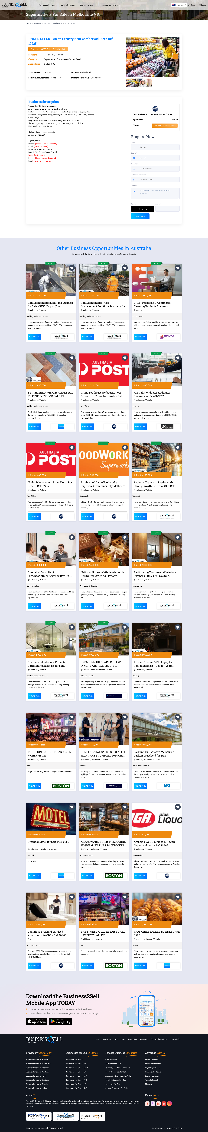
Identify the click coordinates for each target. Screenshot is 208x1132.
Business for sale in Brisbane (37, 1067)
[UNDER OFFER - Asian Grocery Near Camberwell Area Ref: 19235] (153, 57)
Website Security (152, 1080)
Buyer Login (107, 1039)
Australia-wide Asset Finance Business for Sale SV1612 (152, 394)
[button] (179, 5)
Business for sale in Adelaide (37, 1071)
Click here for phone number (164, 125)
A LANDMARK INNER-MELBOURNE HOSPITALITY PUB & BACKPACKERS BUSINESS (103, 844)
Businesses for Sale (47, 4)
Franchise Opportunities (110, 4)
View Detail (34, 336)
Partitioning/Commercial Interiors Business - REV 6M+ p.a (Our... (155, 574)
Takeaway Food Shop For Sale (117, 1067)
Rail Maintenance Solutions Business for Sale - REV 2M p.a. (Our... (51, 304)
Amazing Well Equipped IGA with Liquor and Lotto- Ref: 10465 (154, 843)
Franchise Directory (153, 1063)
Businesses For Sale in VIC (76, 1063)
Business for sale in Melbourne (38, 1063)
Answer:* (158, 204)
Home (97, 1039)
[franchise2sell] (92, 1116)
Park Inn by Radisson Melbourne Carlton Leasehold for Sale (154, 753)
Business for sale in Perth (36, 1076)
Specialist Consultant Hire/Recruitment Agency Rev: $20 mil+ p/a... (49, 574)
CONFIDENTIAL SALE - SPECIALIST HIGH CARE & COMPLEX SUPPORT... (103, 753)
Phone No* (134, 164)
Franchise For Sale (112, 1084)
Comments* (134, 185)
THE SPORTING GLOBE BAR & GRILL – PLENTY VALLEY (103, 933)
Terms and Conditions (159, 1039)
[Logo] (14, 4)
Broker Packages (152, 1076)
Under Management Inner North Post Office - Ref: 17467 (50, 484)
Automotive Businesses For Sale (118, 1076)
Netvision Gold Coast (174, 1128)
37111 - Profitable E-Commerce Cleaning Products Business (152, 304)
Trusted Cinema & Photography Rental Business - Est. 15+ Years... (154, 663)
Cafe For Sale (111, 1059)
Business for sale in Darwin (37, 1084)
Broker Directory (151, 1059)
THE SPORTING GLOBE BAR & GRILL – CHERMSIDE (50, 753)
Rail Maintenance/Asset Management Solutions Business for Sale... (103, 305)
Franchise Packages (153, 1071)
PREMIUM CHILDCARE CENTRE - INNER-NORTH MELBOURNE (102, 663)
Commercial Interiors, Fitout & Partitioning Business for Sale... (47, 663)
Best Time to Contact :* (138, 175)
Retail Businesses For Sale (115, 1080)
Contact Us (144, 1039)
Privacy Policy (176, 1039)
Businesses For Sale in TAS (76, 1088)
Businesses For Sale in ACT (77, 1080)
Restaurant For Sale (113, 1063)
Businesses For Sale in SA (76, 1071)
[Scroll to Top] (203, 1128)
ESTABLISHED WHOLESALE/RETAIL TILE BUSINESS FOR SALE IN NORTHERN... (50, 395)
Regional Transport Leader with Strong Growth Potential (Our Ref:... (155, 484)
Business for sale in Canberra (37, 1080)
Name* (133, 142)
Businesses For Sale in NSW (77, 1059)
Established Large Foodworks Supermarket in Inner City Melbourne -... (104, 485)
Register (193, 4)
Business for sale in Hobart (36, 1088)
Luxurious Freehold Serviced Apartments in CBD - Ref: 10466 (47, 933)
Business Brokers (87, 4)
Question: (134, 204)
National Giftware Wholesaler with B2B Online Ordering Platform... (102, 574)
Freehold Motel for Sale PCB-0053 (48, 841)
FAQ (123, 1039)
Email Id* (134, 153)
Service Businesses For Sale (116, 1088)
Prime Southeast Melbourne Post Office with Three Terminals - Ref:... (102, 394)
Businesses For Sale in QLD (77, 1067)
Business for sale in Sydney (37, 1059)
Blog (116, 1039)
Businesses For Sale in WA (76, 1076)
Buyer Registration (152, 1067)
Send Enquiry (140, 216)
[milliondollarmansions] (66, 1116)
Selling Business (68, 4)
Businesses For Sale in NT (76, 1084)
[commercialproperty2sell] (39, 1116)
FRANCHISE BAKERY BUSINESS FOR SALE (157, 933)
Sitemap (148, 1084)
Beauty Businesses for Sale (116, 1071)
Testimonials (132, 1039)
